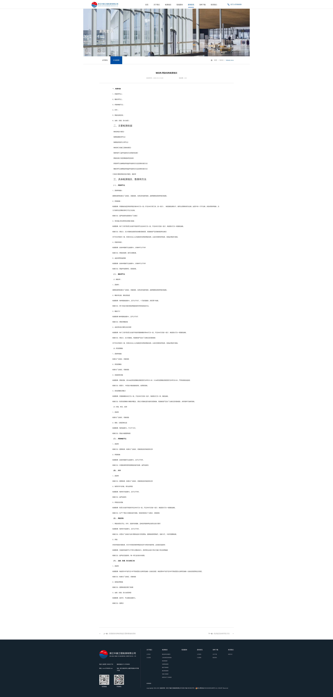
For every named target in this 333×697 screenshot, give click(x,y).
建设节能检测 (165, 667)
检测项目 (168, 5)
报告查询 (215, 657)
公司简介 (149, 654)
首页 (146, 5)
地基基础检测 (165, 664)
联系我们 (214, 5)
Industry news (230, 60)
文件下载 (215, 654)
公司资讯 (105, 60)
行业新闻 (116, 60)
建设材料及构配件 (166, 654)
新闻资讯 (191, 5)
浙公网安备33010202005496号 (206, 688)
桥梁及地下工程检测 (166, 677)
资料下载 (202, 5)
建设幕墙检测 (165, 670)
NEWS (221, 60)
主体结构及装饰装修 (166, 657)
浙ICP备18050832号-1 (188, 688)
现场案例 (179, 5)
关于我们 (157, 5)
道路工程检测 (165, 674)
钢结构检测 (164, 660)
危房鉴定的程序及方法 (222, 633)
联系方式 (230, 654)
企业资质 (149, 657)
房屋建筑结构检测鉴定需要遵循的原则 (122, 633)
